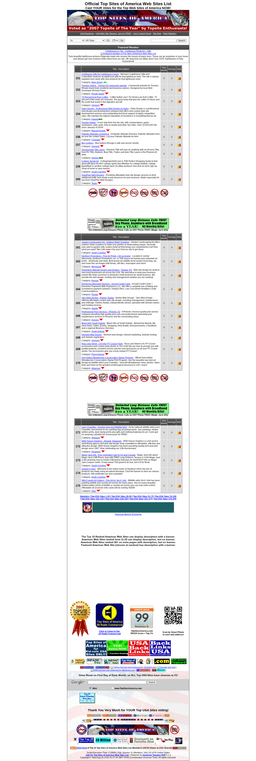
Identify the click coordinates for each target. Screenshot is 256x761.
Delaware (96, 451)
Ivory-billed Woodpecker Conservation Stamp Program (107, 357)
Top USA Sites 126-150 (116, 499)
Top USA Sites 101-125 (92, 499)
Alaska (94, 308)
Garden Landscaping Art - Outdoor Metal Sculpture (105, 242)
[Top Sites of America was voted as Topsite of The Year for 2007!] (128, 30)
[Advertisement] (128, 205)
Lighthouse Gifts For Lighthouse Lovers (100, 74)
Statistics (84, 496)
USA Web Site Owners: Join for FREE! (113, 33)
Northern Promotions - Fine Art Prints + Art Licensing (106, 256)
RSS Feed (81, 748)
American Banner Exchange (128, 514)
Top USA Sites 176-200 (165, 499)
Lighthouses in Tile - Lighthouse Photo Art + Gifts (128, 51)
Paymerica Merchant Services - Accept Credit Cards (106, 284)
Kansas (95, 280)
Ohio (93, 491)
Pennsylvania (97, 354)
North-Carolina (98, 477)
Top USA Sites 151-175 (141, 499)
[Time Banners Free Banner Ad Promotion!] (162, 660)
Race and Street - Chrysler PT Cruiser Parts (102, 344)
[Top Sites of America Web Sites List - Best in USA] (128, 25)
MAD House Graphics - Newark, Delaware (102, 441)
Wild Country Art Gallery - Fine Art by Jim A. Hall (104, 480)
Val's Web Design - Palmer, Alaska (98, 298)
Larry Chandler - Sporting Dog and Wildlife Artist (104, 427)
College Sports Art (90, 161)
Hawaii (94, 119)
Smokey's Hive (89, 469)
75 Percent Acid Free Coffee (95, 97)
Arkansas (95, 368)
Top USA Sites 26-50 (121, 496)
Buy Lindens (88, 143)
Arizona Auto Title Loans (93, 149)
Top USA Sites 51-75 (143, 496)
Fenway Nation (89, 122)
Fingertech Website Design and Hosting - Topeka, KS (107, 270)
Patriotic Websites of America (95, 134)
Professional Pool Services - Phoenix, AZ (101, 312)
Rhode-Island (97, 94)
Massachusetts (98, 131)
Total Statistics (169, 33)
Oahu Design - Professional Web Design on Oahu (105, 108)
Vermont (95, 105)
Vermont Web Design (92, 335)
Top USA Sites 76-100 (165, 496)
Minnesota (96, 266)
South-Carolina (98, 172)
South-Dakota (97, 331)
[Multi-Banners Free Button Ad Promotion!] (179, 660)
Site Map (157, 33)
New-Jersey (97, 82)
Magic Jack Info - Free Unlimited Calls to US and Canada (108, 455)
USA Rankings (87, 33)
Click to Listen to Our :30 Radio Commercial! (109, 632)
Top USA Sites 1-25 (100, 496)
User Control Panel (142, 33)
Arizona (95, 158)
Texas (94, 183)
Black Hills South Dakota (93, 323)
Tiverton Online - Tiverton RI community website (104, 85)
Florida (94, 294)
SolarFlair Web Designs (93, 175)
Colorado (95, 140)
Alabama (95, 438)
